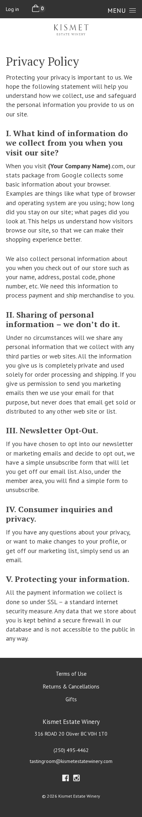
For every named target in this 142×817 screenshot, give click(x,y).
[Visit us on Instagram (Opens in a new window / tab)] (76, 779)
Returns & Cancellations (71, 686)
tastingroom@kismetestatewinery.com (71, 761)
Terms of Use (71, 673)
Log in (12, 9)
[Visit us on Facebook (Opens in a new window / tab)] (65, 779)
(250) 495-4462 (71, 750)
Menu (116, 10)
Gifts (71, 699)
